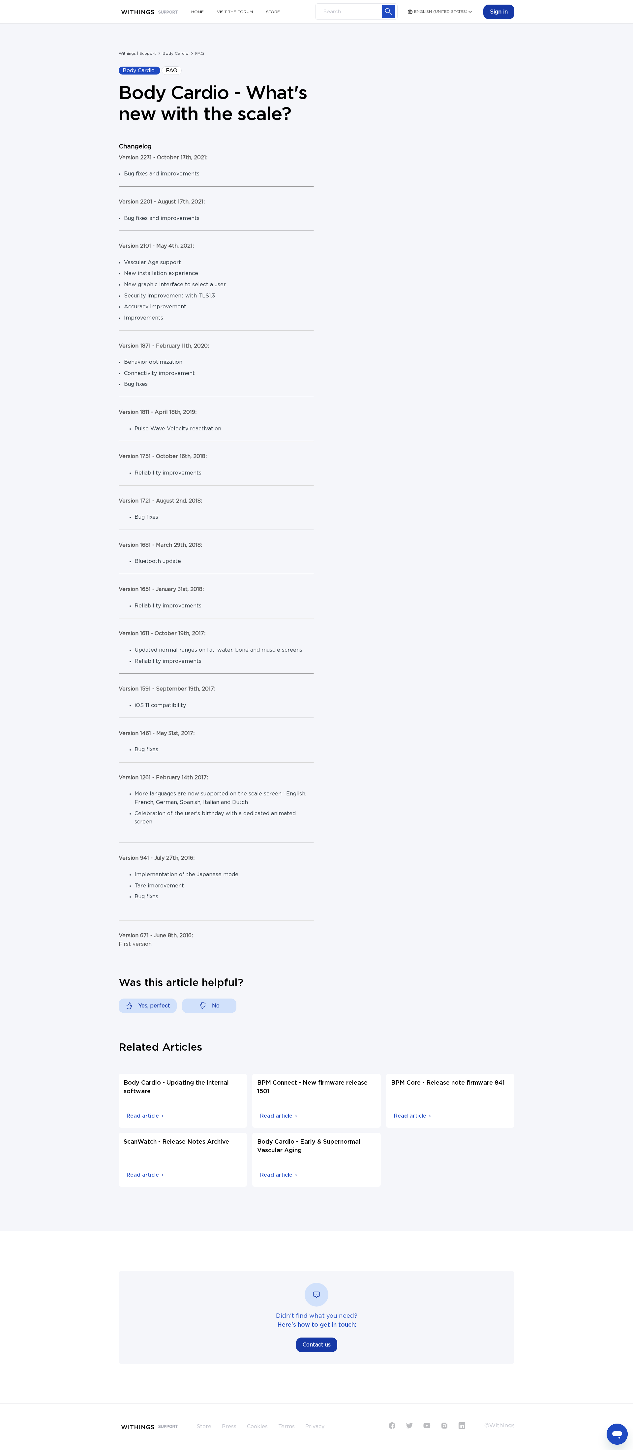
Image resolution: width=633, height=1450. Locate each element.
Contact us (317, 1344)
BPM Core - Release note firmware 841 (448, 1083)
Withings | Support (137, 53)
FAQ (199, 53)
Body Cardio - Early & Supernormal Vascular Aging (308, 1146)
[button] (498, 12)
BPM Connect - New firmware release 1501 (312, 1087)
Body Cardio (176, 53)
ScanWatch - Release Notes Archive (176, 1142)
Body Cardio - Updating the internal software (176, 1087)
